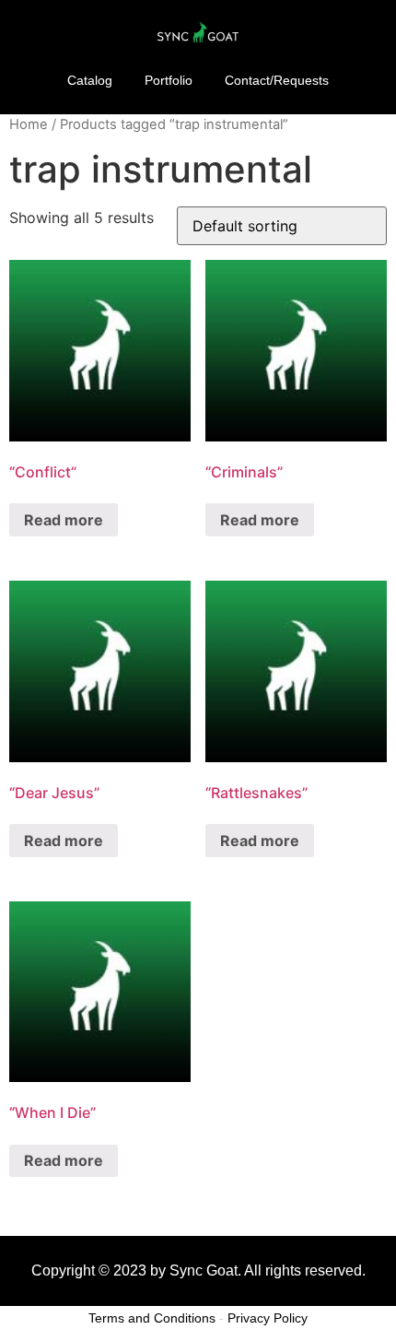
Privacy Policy (267, 1318)
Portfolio (168, 80)
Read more (63, 520)
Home (28, 124)
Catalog (89, 80)
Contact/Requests (277, 80)
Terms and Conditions (151, 1318)
